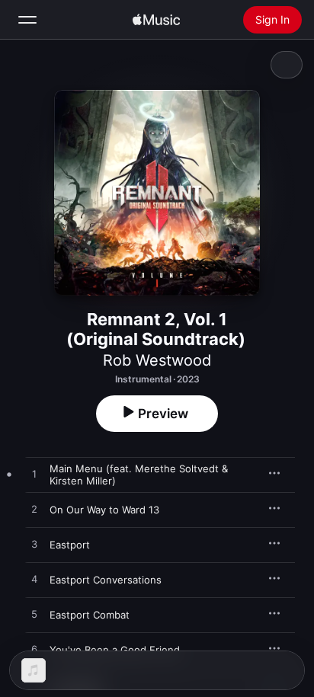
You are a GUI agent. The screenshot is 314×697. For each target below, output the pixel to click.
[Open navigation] (27, 20)
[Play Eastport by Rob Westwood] (34, 545)
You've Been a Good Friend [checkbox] (115, 650)
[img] (156, 20)
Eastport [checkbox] (70, 545)
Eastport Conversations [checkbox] (106, 580)
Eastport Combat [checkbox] (90, 615)
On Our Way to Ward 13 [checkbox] (104, 510)
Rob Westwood (157, 360)
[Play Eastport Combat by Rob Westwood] (34, 615)
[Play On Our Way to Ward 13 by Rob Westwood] (34, 509)
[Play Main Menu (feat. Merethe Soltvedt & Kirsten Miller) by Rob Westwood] (34, 474)
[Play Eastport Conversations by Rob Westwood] (34, 580)
